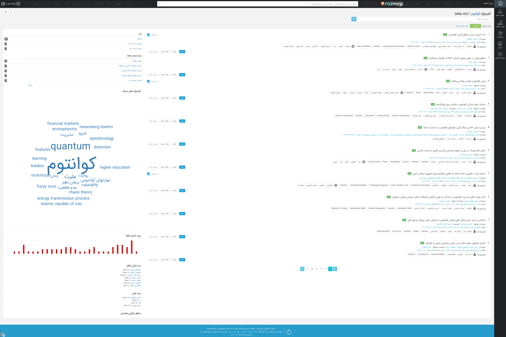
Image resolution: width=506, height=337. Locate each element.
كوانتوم (71, 164)
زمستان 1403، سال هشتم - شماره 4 (450, 65)
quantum (70, 147)
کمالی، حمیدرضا (466, 224)
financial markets (63, 124)
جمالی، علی (473, 62)
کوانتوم (475, 13)
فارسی (139, 38)
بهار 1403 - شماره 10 (453, 157)
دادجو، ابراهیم (472, 39)
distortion (102, 147)
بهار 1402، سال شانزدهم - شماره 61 (456, 250)
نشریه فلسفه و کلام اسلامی (131, 70)
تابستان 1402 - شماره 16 (452, 204)
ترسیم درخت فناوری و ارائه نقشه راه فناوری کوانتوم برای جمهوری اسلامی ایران (449, 173)
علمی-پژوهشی (135, 297)
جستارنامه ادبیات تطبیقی (472, 65)
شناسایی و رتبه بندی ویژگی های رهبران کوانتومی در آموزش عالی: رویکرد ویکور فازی (446, 220)
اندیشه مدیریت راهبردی (472, 181)
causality (90, 185)
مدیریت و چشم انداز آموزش (471, 204)
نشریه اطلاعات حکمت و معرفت (130, 65)
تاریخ (475, 26)
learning (39, 159)
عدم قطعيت (67, 187)
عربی (135, 48)
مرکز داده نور (234, 334)
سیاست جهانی (476, 88)
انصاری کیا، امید (466, 154)
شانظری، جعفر (135, 285)
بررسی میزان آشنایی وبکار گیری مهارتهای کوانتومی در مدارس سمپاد (454, 127)
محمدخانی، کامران (134, 275)
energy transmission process (63, 198)
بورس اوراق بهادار (475, 250)
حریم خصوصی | (223, 328)
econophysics (64, 129)
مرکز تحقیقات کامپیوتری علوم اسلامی (244, 331)
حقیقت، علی (450, 247)
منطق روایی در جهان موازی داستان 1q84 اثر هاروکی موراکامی (457, 58)
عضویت (485, 3)
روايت (83, 175)
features (42, 150)
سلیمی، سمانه (445, 201)
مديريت (66, 135)
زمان (54, 176)
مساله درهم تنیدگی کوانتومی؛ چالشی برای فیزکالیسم (460, 104)
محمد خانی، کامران (444, 224)
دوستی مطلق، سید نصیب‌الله (467, 177)
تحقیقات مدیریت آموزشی (472, 227)
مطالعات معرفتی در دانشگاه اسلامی (469, 42)
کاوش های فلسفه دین (473, 111)
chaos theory (80, 192)
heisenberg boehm (96, 127)
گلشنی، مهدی (135, 282)
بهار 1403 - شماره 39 (456, 181)
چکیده (174, 51)
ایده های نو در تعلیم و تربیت (471, 157)
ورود (491, 3)
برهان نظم (70, 182)
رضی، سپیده (136, 277)
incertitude (40, 175)
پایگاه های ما (211, 328)
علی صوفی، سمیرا (471, 201)
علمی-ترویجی (135, 305)
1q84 (83, 134)
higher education (115, 167)
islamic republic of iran (61, 204)
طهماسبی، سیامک (448, 177)
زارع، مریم (474, 247)
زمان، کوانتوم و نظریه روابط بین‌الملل (468, 81)
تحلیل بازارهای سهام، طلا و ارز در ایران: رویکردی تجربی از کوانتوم (455, 243)
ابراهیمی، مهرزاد (463, 247)
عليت (70, 176)
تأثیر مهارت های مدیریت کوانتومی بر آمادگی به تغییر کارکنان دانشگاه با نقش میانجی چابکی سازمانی (438, 197)
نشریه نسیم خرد (135, 80)
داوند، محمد (467, 85)
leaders (37, 166)
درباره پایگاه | (244, 328)
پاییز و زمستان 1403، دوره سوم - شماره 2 (450, 111)
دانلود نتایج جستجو (462, 26)
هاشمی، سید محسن (464, 108)
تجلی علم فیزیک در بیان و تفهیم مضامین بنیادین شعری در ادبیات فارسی (451, 150)
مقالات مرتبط (165, 51)
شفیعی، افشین (135, 272)
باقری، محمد (136, 280)
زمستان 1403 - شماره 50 (461, 88)
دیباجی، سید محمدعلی (439, 108)
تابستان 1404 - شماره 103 (447, 42)
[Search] (159, 3)
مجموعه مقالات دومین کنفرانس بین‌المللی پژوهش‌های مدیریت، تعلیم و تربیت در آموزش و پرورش (398, 134)
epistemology (102, 139)
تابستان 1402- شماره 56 (454, 227)
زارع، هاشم (427, 247)
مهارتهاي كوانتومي (95, 180)
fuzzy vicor (46, 186)
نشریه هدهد (137, 60)
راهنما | (252, 328)
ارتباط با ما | (234, 328)
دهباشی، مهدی (135, 269)
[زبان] (18, 4)
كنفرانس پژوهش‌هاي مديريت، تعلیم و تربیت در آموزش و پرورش (457, 134)
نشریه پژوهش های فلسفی (132, 75)
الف (139, 302)
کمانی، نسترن (473, 131)
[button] (153, 34)
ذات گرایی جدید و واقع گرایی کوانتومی (466, 34)
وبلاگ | (272, 328)
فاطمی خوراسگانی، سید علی (430, 177)
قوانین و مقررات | (262, 328)
